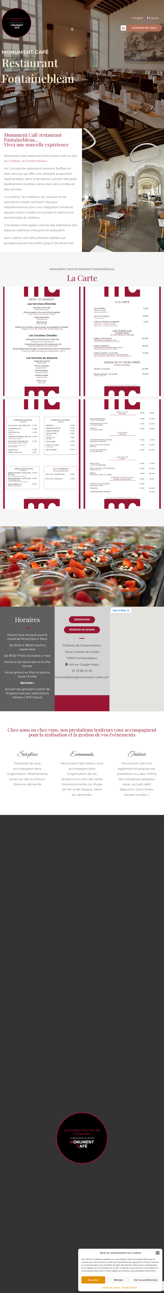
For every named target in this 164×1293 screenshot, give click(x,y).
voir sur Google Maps (83, 664)
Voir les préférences (145, 1279)
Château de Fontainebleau (28, 161)
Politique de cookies (111, 1287)
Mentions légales (129, 1287)
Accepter (93, 1279)
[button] (157, 1252)
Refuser (118, 1279)
